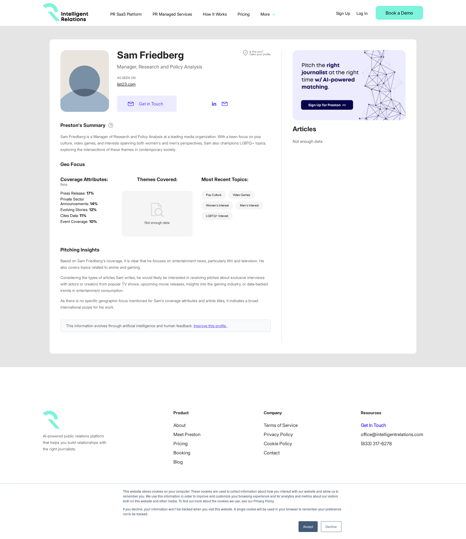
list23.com (126, 84)
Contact (272, 452)
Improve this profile (210, 325)
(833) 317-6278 (376, 443)
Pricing (244, 14)
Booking (181, 452)
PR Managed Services (172, 14)
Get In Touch (373, 425)
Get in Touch (151, 103)
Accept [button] (308, 526)
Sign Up (343, 13)
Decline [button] (331, 526)
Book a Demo (399, 13)
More (265, 14)
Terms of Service (281, 425)
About (179, 425)
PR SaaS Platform (126, 14)
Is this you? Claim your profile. (260, 53)
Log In (362, 13)
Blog (178, 462)
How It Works (215, 14)
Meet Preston (186, 434)
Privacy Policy (278, 434)
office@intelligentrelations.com (392, 434)
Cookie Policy (278, 443)
